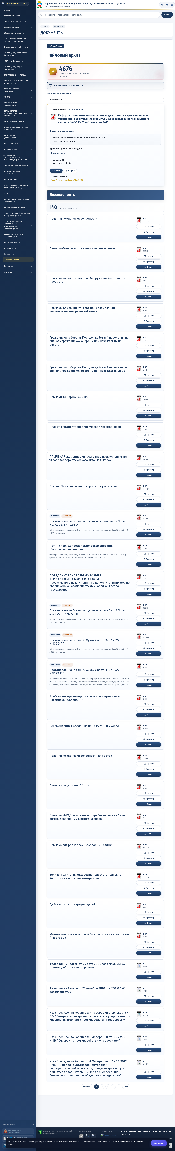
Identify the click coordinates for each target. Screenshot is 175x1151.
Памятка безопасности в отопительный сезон (82, 248)
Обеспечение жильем (13, 33)
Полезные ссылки (11, 248)
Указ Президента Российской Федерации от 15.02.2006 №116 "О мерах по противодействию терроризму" (88, 1038)
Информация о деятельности (10, 136)
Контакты (7, 272)
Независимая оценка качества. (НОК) (13, 235)
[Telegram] (81, 1136)
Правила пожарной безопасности (73, 218)
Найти (167, 14)
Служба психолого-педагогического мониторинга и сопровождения (12, 225)
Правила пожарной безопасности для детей (80, 756)
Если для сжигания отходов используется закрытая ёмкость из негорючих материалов (86, 876)
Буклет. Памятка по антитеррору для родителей (83, 486)
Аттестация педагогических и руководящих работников (15, 157)
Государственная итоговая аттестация (16, 200)
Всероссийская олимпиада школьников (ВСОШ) (15, 186)
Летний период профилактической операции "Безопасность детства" (81, 547)
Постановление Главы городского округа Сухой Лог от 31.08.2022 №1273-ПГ (87, 612)
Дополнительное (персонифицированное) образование (15, 113)
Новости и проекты (12, 15)
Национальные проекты (14, 207)
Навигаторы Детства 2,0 (14, 75)
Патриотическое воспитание (11, 89)
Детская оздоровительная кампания (15, 128)
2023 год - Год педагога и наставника (15, 67)
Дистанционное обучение (15, 47)
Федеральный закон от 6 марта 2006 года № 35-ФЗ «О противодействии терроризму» (87, 965)
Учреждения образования (15, 21)
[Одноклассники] (93, 1136)
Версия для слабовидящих (17, 3)
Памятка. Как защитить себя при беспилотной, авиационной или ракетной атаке (82, 309)
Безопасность (58, 153)
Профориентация (11, 242)
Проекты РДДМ (10, 149)
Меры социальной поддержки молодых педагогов (17, 214)
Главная (7, 10)
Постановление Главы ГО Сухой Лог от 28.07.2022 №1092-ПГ (84, 642)
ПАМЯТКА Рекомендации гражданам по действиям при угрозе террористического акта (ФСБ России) (88, 458)
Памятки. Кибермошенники (68, 397)
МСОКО (6, 97)
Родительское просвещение (10, 103)
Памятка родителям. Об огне (69, 785)
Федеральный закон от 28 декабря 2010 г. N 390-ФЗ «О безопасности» (87, 990)
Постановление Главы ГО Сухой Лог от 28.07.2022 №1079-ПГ (84, 671)
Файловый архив (12, 259)
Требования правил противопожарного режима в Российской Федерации (84, 698)
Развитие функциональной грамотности (15, 81)
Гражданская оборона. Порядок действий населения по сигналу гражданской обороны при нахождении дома (88, 369)
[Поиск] (167, 5)
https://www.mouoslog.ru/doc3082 (66, 180)
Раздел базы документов (59, 93)
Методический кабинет (14, 121)
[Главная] (162, 5)
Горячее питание (11, 27)
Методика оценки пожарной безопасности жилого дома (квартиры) (89, 936)
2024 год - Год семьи (13, 61)
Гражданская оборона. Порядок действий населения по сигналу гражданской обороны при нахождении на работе (88, 341)
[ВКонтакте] (87, 1136)
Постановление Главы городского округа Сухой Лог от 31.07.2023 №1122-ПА (87, 523)
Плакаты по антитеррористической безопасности (85, 427)
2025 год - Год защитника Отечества (15, 53)
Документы (8, 254)
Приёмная (8, 266)
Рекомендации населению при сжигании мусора (84, 726)
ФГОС (6, 193)
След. (126, 1086)
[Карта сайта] (172, 5)
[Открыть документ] (53, 117)
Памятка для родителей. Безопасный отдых (80, 845)
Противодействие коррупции (11, 172)
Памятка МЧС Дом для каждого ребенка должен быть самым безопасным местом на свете (87, 817)
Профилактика (10, 179)
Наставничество (11, 143)
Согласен (158, 1143)
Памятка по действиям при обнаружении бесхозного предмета (87, 280)
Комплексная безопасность (16, 165)
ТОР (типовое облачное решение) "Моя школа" (14, 39)
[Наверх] (169, 1145)
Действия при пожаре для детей (72, 904)
